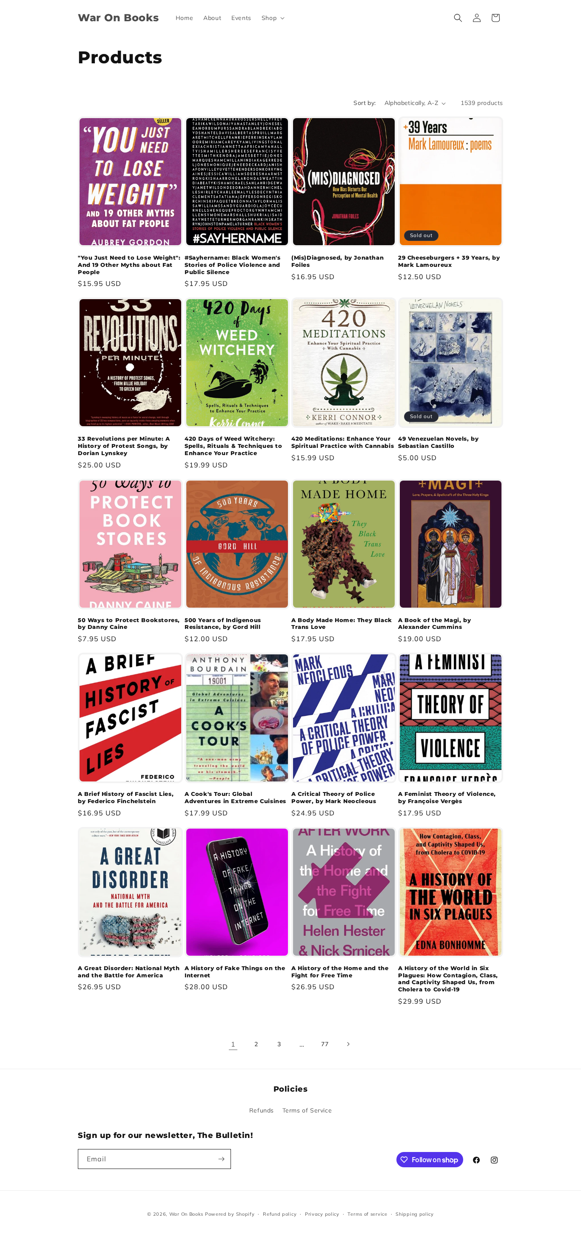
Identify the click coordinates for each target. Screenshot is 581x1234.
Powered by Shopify (230, 1214)
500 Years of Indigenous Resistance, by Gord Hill (223, 624)
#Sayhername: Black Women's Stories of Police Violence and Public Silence (233, 264)
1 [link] (233, 1044)
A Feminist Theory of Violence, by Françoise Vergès (447, 797)
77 (324, 1044)
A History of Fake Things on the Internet (235, 972)
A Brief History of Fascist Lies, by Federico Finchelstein (126, 797)
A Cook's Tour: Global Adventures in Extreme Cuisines (235, 797)
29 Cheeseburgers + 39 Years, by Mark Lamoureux (449, 261)
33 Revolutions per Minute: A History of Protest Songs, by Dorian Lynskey (124, 445)
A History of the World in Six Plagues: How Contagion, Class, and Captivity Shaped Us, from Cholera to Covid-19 (448, 979)
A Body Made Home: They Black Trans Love (341, 624)
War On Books (186, 1214)
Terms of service (367, 1214)
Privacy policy (322, 1214)
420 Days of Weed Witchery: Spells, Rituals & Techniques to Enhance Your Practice (233, 445)
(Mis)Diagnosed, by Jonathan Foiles (337, 261)
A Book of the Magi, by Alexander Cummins (434, 624)
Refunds (261, 1110)
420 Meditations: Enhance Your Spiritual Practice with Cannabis (342, 442)
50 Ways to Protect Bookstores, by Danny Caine (129, 624)
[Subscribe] (221, 1159)
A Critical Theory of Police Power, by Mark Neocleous (333, 797)
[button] (272, 18)
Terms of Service (307, 1110)
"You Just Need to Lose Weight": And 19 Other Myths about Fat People (129, 264)
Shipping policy (415, 1214)
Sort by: (364, 103)
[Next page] (348, 1044)
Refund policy (279, 1214)
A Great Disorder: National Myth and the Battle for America (129, 972)
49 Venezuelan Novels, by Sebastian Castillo (438, 442)
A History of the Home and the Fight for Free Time (339, 972)
